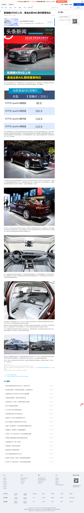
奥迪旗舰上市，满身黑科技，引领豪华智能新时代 (16, 429)
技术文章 (4, 478)
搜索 (70, 8)
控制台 (70, 4)
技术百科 (4, 486)
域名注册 (15, 493)
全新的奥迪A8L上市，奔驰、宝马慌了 (13, 441)
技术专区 (4, 488)
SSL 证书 (16, 498)
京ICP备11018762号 (51, 510)
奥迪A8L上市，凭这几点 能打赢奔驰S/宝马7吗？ (15, 417)
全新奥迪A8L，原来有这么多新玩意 (13, 445)
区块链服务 (35, 493)
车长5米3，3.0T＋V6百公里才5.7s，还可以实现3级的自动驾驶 (18, 433)
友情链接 (57, 483)
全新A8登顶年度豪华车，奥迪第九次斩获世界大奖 (16, 397)
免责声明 (57, 479)
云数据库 (61, 493)
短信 (33, 501)
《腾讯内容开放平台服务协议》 (44, 367)
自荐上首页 (23, 481)
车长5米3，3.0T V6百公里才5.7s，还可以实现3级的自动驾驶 (18, 461)
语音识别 (25, 498)
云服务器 (25, 493)
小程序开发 (71, 501)
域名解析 (71, 493)
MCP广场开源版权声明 (59, 484)
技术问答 (4, 479)
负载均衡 (25, 501)
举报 (54, 15)
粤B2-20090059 (45, 509)
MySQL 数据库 (72, 497)
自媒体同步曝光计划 (24, 478)
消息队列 (43, 493)
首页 (2, 7)
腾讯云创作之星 (41, 481)
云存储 (15, 494)
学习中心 (4, 484)
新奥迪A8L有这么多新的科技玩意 (12, 449)
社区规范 (57, 478)
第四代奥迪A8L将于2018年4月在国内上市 (14, 413)
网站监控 (15, 502)
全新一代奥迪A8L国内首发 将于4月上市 (14, 453)
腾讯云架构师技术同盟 (42, 479)
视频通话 (52, 497)
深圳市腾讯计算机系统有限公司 (29, 509)
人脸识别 (15, 497)
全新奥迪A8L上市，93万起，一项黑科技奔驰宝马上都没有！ (18, 401)
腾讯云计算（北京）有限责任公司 (35, 510)
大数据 (61, 501)
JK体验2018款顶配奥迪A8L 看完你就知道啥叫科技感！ (17, 437)
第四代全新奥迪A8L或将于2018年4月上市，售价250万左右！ (18, 385)
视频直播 (25, 494)
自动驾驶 (7, 136)
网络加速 (52, 493)
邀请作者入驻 (23, 479)
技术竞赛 (22, 483)
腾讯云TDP (40, 483)
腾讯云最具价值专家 (41, 478)
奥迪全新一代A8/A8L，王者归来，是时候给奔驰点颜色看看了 (18, 457)
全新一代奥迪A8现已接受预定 (12, 405)
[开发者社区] (11, 4)
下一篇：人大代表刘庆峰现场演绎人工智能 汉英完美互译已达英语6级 (16, 376)
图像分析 (61, 497)
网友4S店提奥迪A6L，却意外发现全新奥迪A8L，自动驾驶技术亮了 (19, 389)
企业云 (34, 497)
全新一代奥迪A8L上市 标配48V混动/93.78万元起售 (16, 421)
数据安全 (15, 501)
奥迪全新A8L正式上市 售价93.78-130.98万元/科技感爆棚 (17, 393)
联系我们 (57, 481)
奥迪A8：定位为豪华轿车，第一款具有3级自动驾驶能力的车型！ (19, 425)
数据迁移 (25, 502)
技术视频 (4, 483)
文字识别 (43, 501)
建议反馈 (66, 4)
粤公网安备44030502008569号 (54, 509)
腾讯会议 (25, 497)
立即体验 (50, 22)
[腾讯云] (3, 4)
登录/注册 (79, 4)
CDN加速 (43, 497)
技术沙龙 (4, 481)
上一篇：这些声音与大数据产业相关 (10, 374)
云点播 (52, 501)
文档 (62, 4)
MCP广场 (30, 7)
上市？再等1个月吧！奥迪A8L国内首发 (14, 409)
